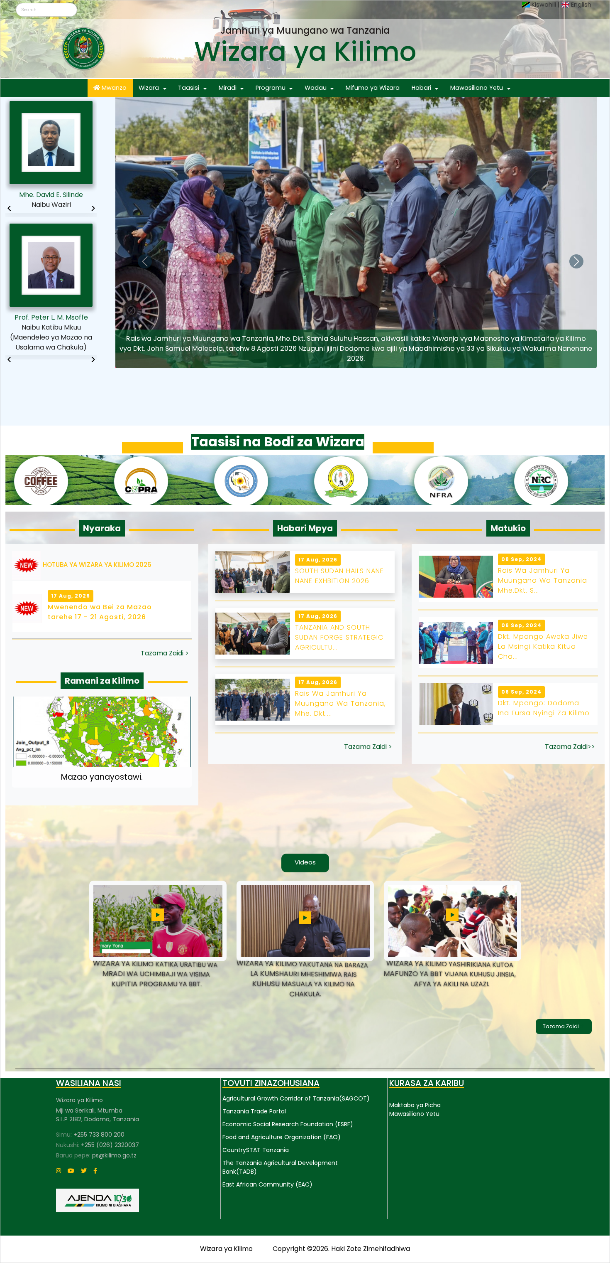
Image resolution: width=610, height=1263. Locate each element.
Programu (270, 88)
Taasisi (188, 88)
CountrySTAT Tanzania (255, 1150)
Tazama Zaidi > (165, 653)
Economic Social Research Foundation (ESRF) (287, 1124)
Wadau (316, 88)
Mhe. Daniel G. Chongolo (51, 194)
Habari (421, 88)
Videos (305, 862)
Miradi (228, 88)
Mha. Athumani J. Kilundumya (51, 322)
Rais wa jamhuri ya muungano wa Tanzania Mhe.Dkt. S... (542, 580)
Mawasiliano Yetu (476, 88)
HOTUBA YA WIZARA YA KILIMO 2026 (97, 565)
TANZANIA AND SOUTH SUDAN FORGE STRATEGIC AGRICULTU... (339, 637)
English (581, 4)
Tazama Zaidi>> (570, 746)
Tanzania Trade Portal (254, 1111)
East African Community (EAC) (267, 1184)
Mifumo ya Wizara (373, 88)
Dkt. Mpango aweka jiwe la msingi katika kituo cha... (543, 646)
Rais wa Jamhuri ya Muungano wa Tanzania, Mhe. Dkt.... (340, 703)
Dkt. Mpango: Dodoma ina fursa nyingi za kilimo (544, 708)
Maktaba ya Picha (415, 1105)
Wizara (149, 88)
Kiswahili (544, 4)
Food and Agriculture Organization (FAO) (281, 1137)
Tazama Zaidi (561, 1026)
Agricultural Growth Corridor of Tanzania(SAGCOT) (296, 1098)
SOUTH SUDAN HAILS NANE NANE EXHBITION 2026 (339, 576)
